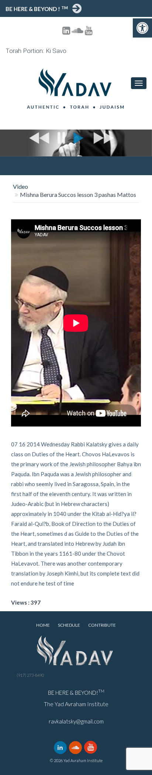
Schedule (69, 625)
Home (43, 625)
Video (20, 186)
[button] (142, 28)
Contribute (102, 625)
